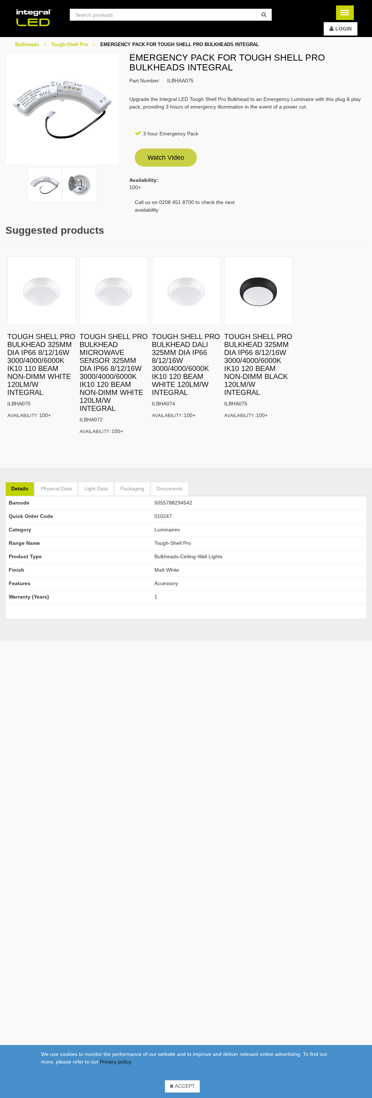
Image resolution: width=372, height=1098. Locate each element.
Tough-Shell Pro (69, 44)
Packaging (132, 488)
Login (343, 29)
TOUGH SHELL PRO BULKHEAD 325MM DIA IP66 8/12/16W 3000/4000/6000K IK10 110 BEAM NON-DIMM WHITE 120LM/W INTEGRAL (41, 364)
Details (19, 488)
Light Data (96, 488)
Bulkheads (27, 44)
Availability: (23, 415)
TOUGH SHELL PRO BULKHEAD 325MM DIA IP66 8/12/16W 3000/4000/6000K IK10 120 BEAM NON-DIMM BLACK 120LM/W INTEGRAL (258, 364)
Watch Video (165, 157)
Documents (170, 488)
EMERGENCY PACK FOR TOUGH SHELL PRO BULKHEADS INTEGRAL (179, 44)
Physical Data (56, 488)
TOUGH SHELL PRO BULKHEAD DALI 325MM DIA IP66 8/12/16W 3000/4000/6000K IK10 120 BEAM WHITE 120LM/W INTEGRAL (186, 364)
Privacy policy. (116, 1062)
